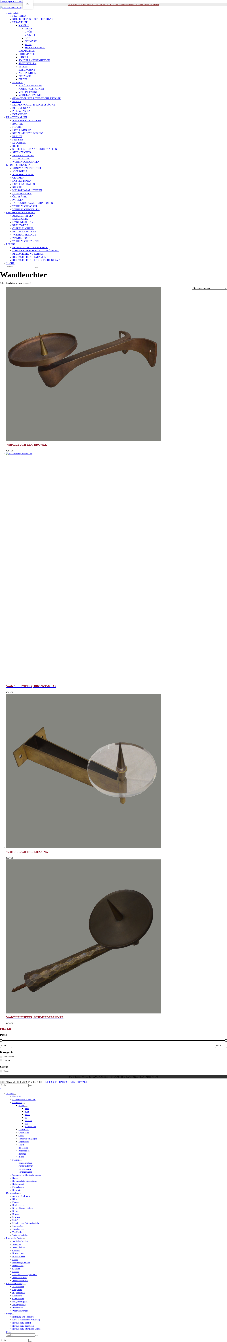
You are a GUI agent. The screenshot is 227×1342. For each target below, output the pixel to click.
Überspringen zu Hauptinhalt (12, 1)
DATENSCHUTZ (67, 1082)
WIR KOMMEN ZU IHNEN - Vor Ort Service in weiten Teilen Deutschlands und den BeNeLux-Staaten (113, 4)
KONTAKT (82, 1082)
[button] (10, 263)
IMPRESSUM (51, 1082)
